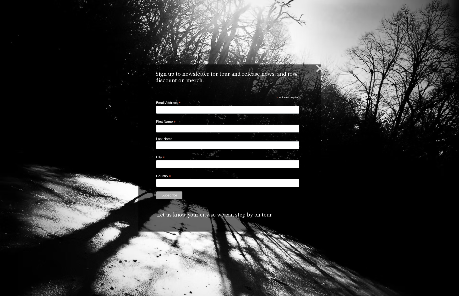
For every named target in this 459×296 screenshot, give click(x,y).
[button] (320, 68)
